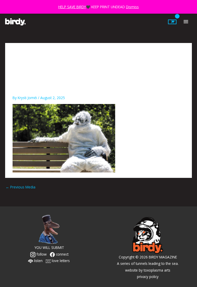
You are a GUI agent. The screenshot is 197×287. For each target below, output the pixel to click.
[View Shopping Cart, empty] (172, 22)
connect (61, 254)
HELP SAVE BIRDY (72, 6)
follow (41, 254)
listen (38, 260)
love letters (60, 260)
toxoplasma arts (157, 270)
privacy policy (148, 276)
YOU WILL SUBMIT (49, 247)
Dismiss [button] (132, 6)
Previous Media (20, 187)
